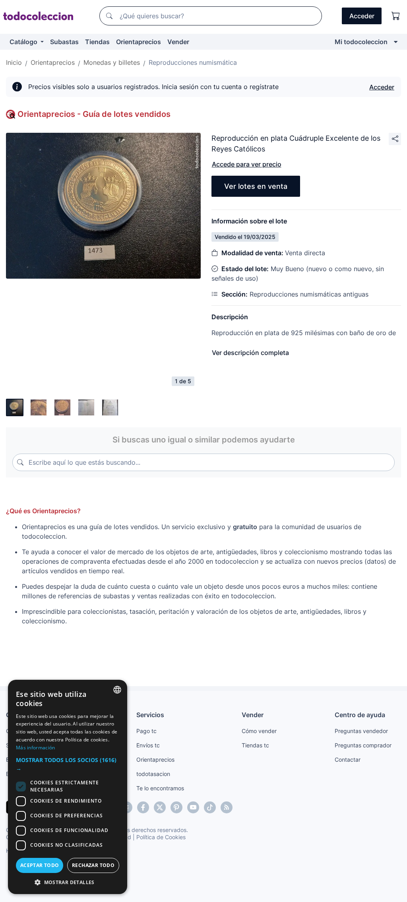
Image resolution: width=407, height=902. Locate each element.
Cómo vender (259, 730)
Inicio (14, 62)
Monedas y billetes (111, 62)
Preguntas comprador (363, 745)
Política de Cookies (161, 837)
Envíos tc (148, 745)
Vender (178, 42)
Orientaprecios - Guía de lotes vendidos (94, 114)
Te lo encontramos (160, 788)
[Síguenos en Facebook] (143, 807)
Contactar (347, 759)
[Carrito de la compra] (396, 16)
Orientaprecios (138, 42)
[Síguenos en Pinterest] (176, 807)
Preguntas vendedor (361, 730)
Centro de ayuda (360, 715)
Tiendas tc (255, 745)
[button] (67, 764)
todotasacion (153, 773)
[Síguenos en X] (160, 807)
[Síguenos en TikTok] (210, 807)
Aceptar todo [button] (39, 865)
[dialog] (67, 787)
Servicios (150, 715)
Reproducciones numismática (193, 62)
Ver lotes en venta (255, 186)
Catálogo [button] (24, 42)
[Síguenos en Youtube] (193, 807)
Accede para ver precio (246, 164)
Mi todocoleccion (361, 42)
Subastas (64, 42)
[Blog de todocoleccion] (227, 807)
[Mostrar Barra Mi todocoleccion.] (396, 42)
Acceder (381, 87)
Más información (35, 747)
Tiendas (97, 42)
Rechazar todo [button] (93, 865)
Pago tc (146, 730)
